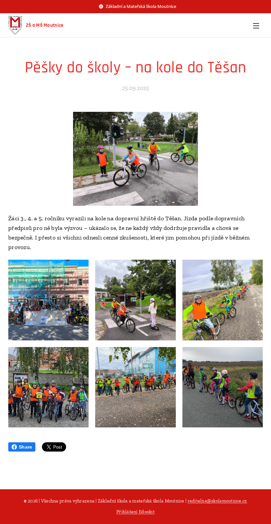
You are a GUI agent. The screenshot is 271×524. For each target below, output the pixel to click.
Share (25, 447)
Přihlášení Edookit (135, 512)
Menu (256, 25)
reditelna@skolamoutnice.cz (217, 501)
